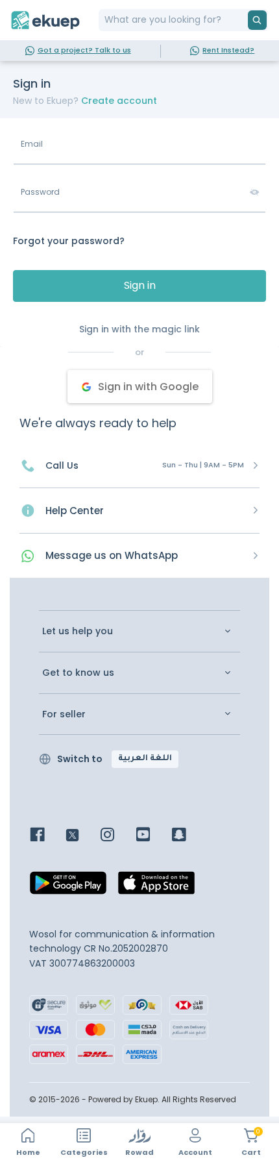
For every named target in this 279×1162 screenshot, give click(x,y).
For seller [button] (64, 714)
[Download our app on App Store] (156, 887)
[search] (257, 20)
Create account (119, 100)
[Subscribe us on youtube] (153, 835)
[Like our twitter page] (82, 835)
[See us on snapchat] (188, 835)
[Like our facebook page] (47, 835)
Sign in (140, 285)
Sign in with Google (148, 386)
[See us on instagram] (117, 835)
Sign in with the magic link (139, 329)
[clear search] (243, 20)
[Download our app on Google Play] (68, 887)
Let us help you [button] (77, 631)
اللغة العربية (145, 758)
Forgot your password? (69, 240)
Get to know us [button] (78, 672)
